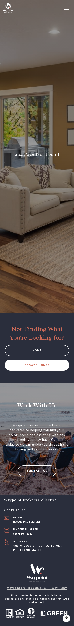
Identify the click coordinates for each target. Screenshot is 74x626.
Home (37, 350)
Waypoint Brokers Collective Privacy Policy (37, 588)
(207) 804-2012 (22, 533)
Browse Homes (37, 365)
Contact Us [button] (37, 471)
